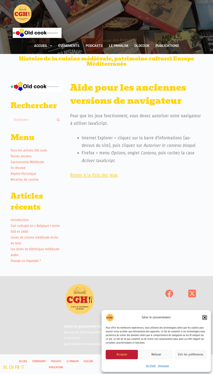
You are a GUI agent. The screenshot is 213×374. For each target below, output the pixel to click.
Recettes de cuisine (24, 179)
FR (17, 367)
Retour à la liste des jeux (93, 174)
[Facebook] (169, 293)
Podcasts (56, 361)
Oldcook (88, 361)
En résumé (18, 168)
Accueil (23, 361)
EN (11, 367)
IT (22, 367)
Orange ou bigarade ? (26, 261)
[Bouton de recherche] (58, 119)
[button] (205, 317)
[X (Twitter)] (192, 293)
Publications (56, 367)
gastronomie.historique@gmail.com (90, 344)
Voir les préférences (190, 354)
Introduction (20, 220)
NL (5, 367)
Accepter (121, 354)
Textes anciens (21, 156)
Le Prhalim (72, 361)
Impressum (163, 365)
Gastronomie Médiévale (27, 162)
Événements (39, 361)
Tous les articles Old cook (29, 150)
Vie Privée (151, 365)
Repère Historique (23, 173)
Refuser (156, 354)
